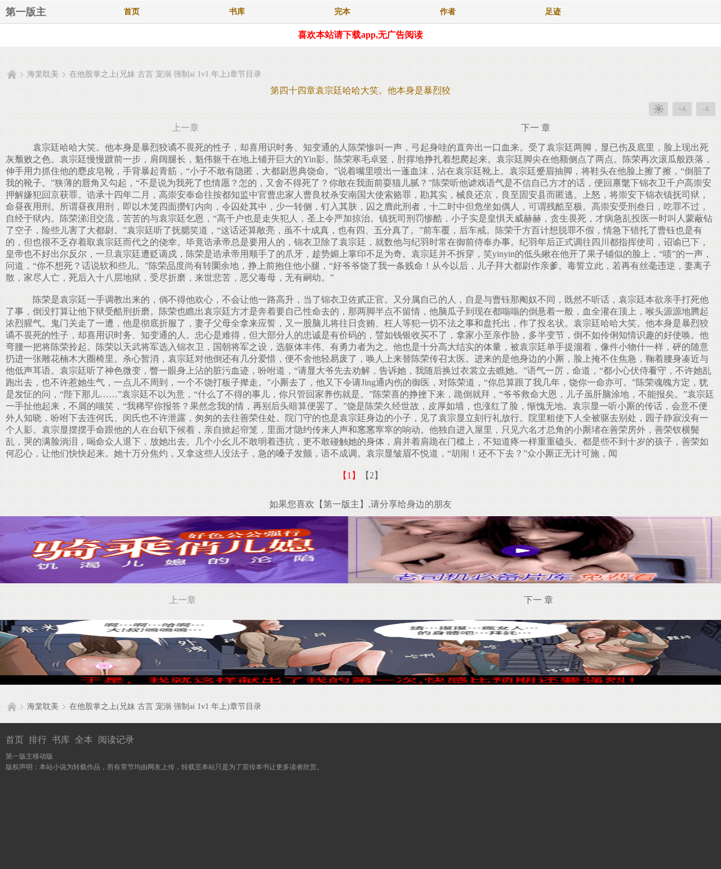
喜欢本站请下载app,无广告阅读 (360, 34)
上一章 (185, 127)
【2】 (371, 475)
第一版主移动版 (29, 756)
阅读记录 (116, 739)
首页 (132, 11)
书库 (237, 11)
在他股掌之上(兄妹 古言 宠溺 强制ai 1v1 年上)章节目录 (165, 74)
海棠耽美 (43, 74)
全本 (84, 739)
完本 (342, 11)
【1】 (349, 475)
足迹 (553, 11)
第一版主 (26, 11)
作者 (448, 11)
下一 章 (535, 127)
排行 (38, 739)
